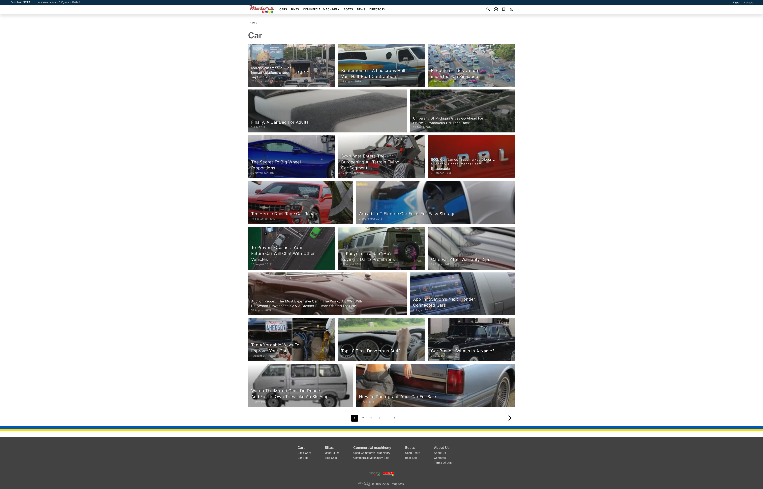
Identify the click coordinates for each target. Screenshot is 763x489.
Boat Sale (411, 457)
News (361, 9)
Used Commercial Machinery (371, 452)
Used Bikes (332, 452)
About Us (441, 447)
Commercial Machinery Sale (371, 457)
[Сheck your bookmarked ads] (503, 9)
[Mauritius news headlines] (388, 473)
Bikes (295, 9)
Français (748, 2)
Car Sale (302, 457)
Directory (377, 9)
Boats (348, 9)
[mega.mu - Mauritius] (364, 483)
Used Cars (304, 452)
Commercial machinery (321, 9)
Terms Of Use (443, 462)
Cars (283, 9)
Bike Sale (331, 457)
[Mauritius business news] (374, 473)
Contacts (440, 457)
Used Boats (412, 452)
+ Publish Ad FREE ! (19, 2)
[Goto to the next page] (509, 418)
